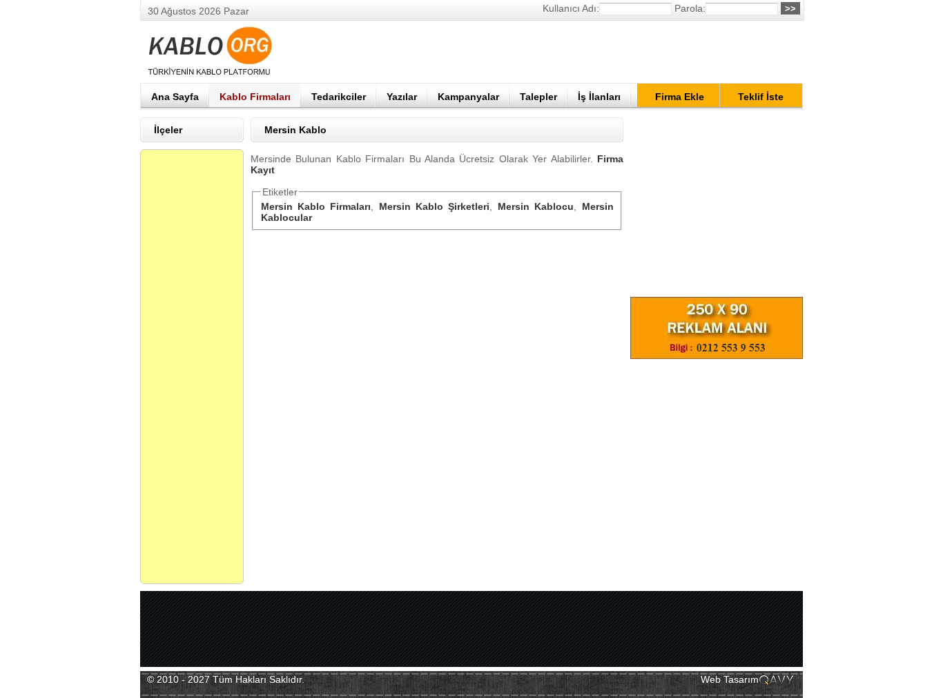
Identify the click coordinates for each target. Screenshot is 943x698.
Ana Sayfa (175, 96)
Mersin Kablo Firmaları (316, 206)
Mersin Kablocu (536, 206)
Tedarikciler (338, 96)
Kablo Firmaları (255, 96)
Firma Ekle (679, 96)
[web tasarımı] (777, 683)
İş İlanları (599, 96)
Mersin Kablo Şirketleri (434, 206)
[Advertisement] (551, 52)
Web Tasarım (730, 679)
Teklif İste (761, 96)
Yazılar (402, 96)
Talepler (538, 96)
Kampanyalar (468, 96)
